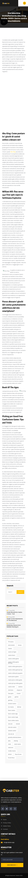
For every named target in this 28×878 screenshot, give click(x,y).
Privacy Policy (7, 823)
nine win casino (12, 727)
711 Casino (11, 642)
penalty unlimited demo (14, 737)
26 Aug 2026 (11, 617)
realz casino (17, 744)
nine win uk (11, 734)
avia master (11, 645)
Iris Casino (11, 707)
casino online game (13, 658)
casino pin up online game (15, 683)
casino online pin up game (15, 673)
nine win (10, 724)
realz (9, 744)
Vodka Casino (12, 751)
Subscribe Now (11, 865)
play (9, 741)
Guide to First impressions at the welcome (15, 619)
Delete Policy (7, 826)
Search (10, 586)
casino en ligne (12, 652)
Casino (10, 648)
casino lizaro (11, 655)
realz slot (10, 747)
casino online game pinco (15, 666)
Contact (5, 829)
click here (10, 690)
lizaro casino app (13, 714)
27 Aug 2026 (11, 610)
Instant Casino (12, 703)
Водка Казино (18, 754)
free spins (10, 693)
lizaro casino (11, 710)
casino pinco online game (15, 680)
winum (10, 754)
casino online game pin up (15, 670)
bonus (20, 645)
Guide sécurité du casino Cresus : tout (14, 613)
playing (16, 741)
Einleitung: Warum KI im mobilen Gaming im (14, 626)
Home (4, 819)
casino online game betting (13, 662)
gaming (10, 700)
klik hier (19, 707)
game (9, 697)
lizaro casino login (13, 717)
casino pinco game (13, 676)
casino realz (11, 686)
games (16, 697)
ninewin (18, 724)
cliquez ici (19, 690)
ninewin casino (12, 730)
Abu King (12, 152)
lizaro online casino (13, 720)
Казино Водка (11, 757)
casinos (20, 686)
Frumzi (18, 693)
